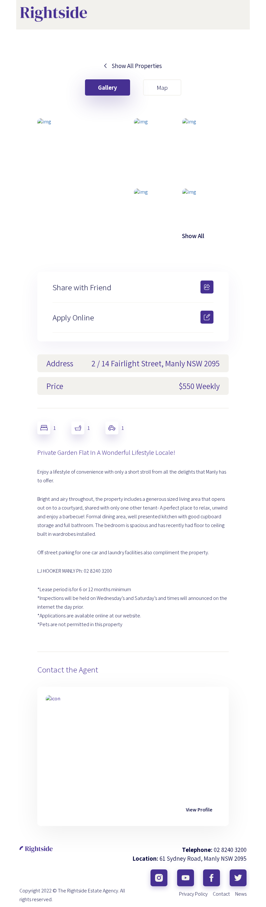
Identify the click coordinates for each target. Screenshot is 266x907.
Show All (193, 236)
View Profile (199, 809)
